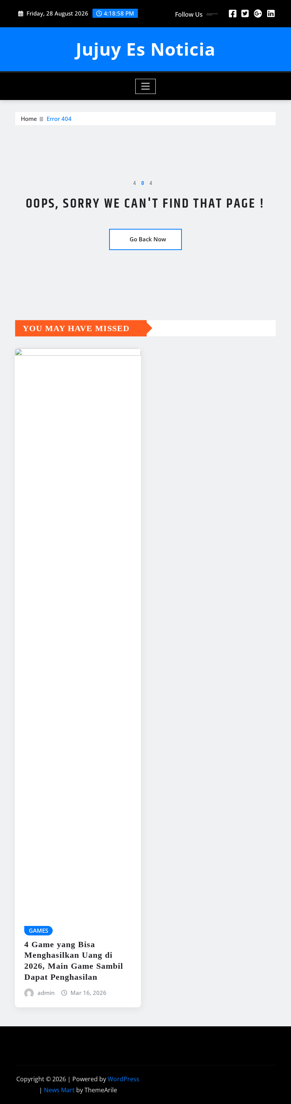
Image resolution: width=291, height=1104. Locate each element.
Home (29, 118)
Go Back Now (148, 239)
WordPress (123, 1079)
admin (46, 992)
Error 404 (59, 118)
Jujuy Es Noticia (146, 49)
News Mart (59, 1090)
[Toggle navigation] (145, 86)
